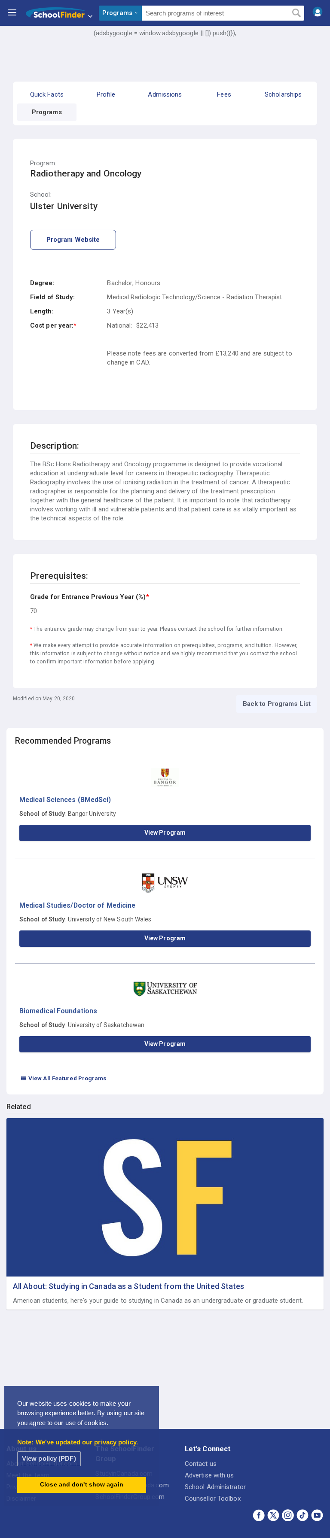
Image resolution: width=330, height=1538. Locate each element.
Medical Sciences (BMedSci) (65, 800)
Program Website (73, 239)
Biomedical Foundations (58, 1011)
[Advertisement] (165, 62)
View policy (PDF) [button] (49, 1458)
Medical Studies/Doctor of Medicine (77, 905)
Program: (43, 163)
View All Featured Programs (63, 1078)
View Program (165, 832)
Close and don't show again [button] (81, 1484)
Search (296, 13)
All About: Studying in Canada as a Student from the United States (128, 1286)
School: (41, 194)
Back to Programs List (277, 704)
